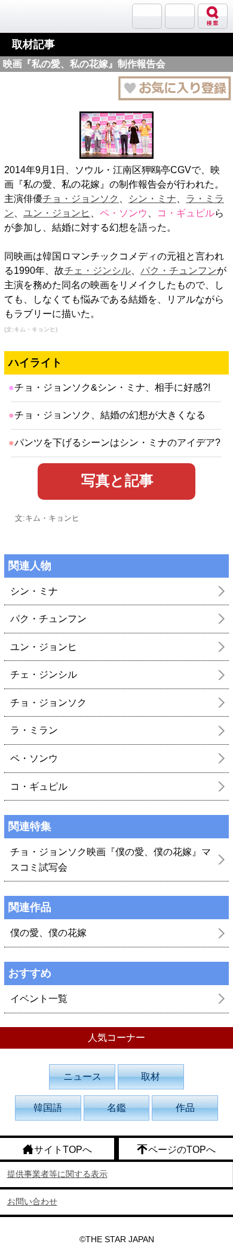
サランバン (147, 16)
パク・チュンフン (178, 270)
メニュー (179, 16)
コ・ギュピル (39, 786)
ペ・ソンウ (34, 758)
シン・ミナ (152, 199)
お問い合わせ (32, 1201)
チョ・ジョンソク (80, 199)
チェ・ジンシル (97, 270)
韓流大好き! (40, 16)
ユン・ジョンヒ (56, 213)
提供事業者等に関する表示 (57, 1174)
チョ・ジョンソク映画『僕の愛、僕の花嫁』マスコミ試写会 (110, 859)
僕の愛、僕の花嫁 (48, 933)
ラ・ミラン (34, 730)
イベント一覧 (39, 999)
